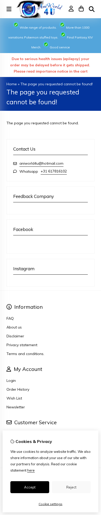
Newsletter (15, 407)
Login (11, 380)
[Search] (92, 9)
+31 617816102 (54, 171)
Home (11, 84)
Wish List (14, 398)
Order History (17, 389)
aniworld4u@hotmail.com (41, 163)
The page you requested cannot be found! (56, 84)
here (31, 470)
